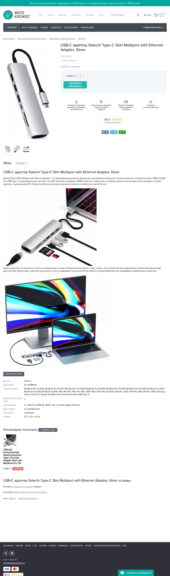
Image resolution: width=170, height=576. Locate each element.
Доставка (63, 15)
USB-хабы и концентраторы (62, 38)
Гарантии (19, 545)
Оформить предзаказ (75, 85)
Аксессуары (71, 27)
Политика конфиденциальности (107, 545)
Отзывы (20, 163)
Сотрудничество (76, 545)
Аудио (44, 27)
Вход (149, 15)
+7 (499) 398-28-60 (152, 27)
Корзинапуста (162, 15)
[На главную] (17, 15)
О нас (101, 15)
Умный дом (87, 27)
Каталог (88, 545)
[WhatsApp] (122, 132)
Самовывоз (76, 15)
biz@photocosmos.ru (14, 563)
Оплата (51, 15)
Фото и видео (30, 27)
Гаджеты (56, 27)
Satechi (81, 38)
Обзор (7, 163)
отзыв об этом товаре (22, 486)
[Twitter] (113, 132)
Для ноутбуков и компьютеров (32, 38)
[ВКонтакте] (105, 132)
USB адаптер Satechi (27, 498)
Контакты (90, 15)
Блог (41, 15)
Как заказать (8, 545)
